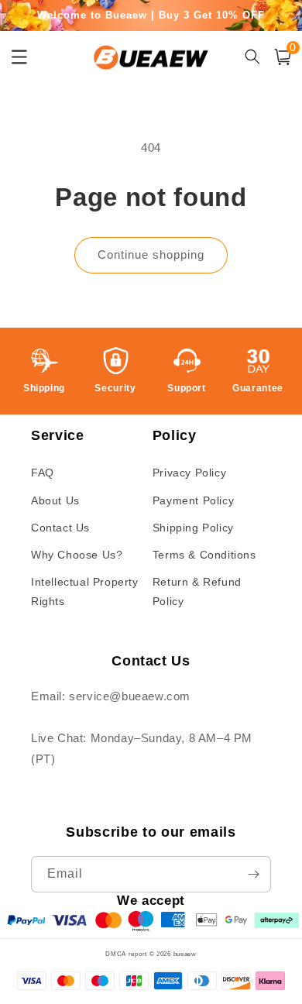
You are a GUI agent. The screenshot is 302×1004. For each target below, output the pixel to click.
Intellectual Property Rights (85, 591)
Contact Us (60, 527)
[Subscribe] (253, 874)
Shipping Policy (193, 527)
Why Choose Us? (76, 554)
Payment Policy (193, 500)
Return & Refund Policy (197, 591)
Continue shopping (151, 254)
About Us (55, 500)
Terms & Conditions (204, 554)
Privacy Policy (189, 472)
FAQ (42, 472)
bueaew (185, 954)
